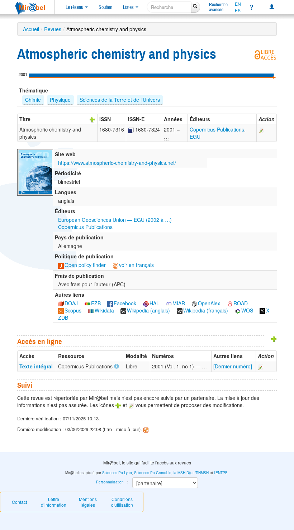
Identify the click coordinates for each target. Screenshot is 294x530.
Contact (19, 502)
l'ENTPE (221, 472)
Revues (52, 29)
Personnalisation (110, 481)
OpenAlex (209, 303)
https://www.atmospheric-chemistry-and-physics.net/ (117, 162)
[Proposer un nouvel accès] (274, 338)
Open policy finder (85, 264)
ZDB (63, 317)
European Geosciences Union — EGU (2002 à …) (115, 219)
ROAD (240, 303)
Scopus (73, 310)
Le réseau (75, 7)
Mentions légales (88, 502)
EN (238, 3)
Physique (60, 99)
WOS (247, 310)
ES (238, 10)
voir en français (136, 264)
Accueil (31, 29)
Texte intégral (36, 366)
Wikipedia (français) (205, 310)
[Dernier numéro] (232, 366)
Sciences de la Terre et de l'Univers (120, 99)
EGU (195, 136)
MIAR (178, 303)
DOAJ (71, 303)
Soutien (105, 7)
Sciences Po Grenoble (152, 472)
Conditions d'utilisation (122, 502)
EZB (96, 303)
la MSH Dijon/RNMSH (191, 472)
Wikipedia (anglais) (148, 310)
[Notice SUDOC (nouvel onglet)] (131, 129)
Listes (129, 7)
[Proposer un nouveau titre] (92, 119)
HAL (154, 303)
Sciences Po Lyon (117, 472)
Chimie (33, 99)
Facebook (125, 303)
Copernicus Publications (217, 129)
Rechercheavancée (218, 7)
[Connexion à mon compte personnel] (272, 7)
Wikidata (104, 310)
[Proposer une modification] (261, 129)
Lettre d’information (53, 502)
